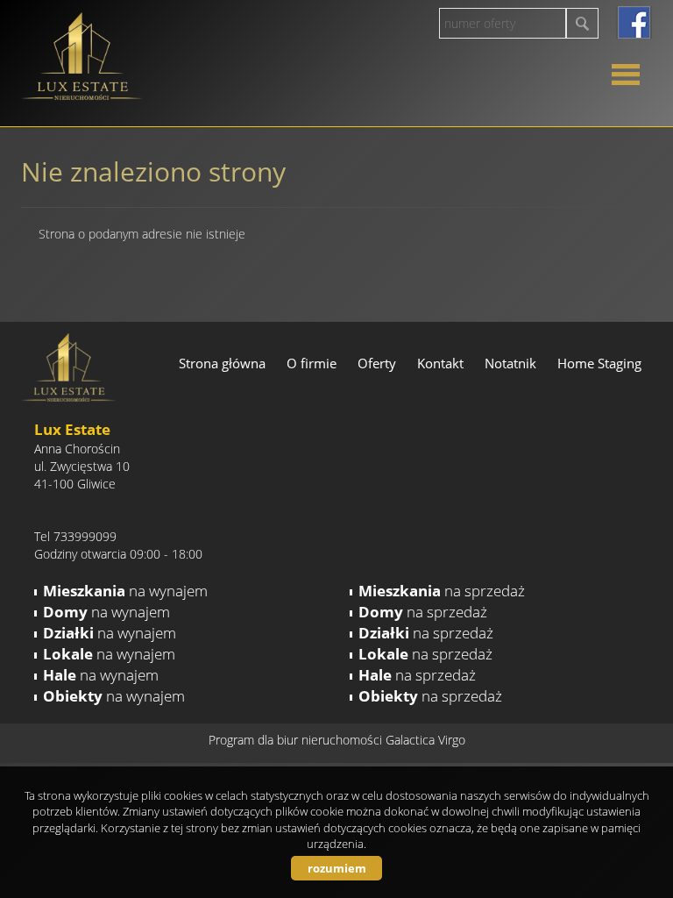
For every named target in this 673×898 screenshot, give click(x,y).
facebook (634, 22)
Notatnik (510, 363)
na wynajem (125, 591)
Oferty (377, 363)
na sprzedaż (441, 591)
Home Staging (599, 363)
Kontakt (440, 363)
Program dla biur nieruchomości (297, 739)
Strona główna (222, 363)
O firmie (311, 363)
